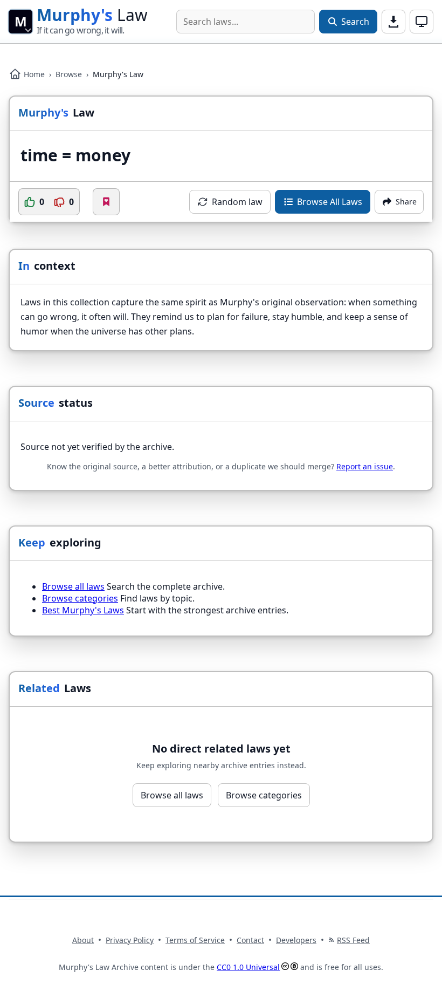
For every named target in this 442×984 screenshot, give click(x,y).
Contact (250, 940)
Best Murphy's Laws (83, 610)
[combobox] (245, 21)
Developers (296, 940)
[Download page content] (393, 21)
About (83, 940)
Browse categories (80, 598)
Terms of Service (195, 940)
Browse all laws (73, 586)
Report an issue (364, 466)
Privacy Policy (130, 940)
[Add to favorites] (106, 202)
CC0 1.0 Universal (248, 967)
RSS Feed (353, 940)
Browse (69, 74)
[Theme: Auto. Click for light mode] (421, 21)
